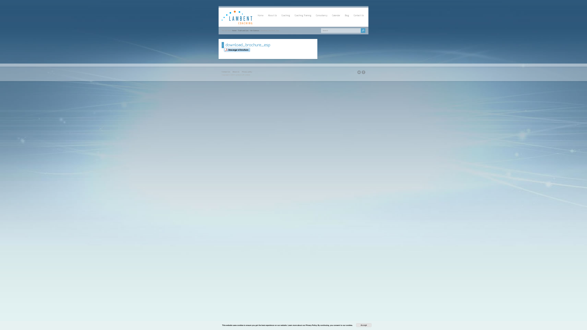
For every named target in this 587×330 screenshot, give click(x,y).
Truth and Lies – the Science (248, 30)
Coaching (285, 16)
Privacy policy (247, 72)
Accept (364, 325)
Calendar (336, 16)
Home (260, 16)
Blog (347, 16)
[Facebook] (363, 72)
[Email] (359, 72)
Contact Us (359, 16)
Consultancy (321, 16)
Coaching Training (303, 16)
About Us (272, 16)
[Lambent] (237, 24)
